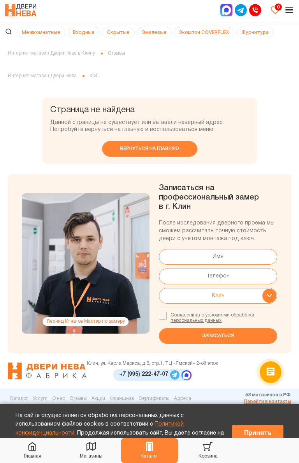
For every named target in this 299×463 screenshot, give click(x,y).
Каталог (149, 456)
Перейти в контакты (267, 401)
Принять (257, 433)
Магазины (91, 456)
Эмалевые (154, 32)
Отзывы (78, 398)
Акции (98, 398)
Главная (32, 456)
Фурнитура (255, 32)
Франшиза (122, 398)
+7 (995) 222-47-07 (143, 374)
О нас (58, 398)
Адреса (182, 398)
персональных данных (196, 320)
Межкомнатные (41, 32)
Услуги (40, 398)
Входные (84, 32)
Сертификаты (154, 398)
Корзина (208, 456)
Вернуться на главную (149, 149)
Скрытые (118, 32)
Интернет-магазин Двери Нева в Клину (51, 53)
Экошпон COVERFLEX (204, 32)
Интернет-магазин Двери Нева (42, 76)
